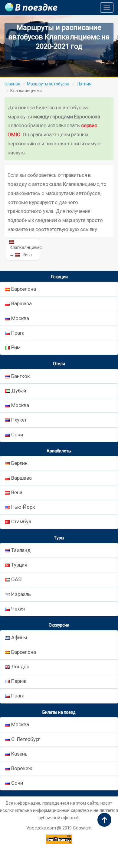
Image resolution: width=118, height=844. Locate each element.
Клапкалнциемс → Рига (24, 251)
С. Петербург (25, 739)
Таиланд (21, 550)
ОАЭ (16, 579)
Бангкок (20, 376)
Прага (18, 333)
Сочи (17, 435)
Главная (12, 83)
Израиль (21, 594)
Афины (19, 637)
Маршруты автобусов (48, 83)
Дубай (18, 391)
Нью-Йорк (23, 507)
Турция (19, 565)
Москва (20, 318)
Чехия (18, 609)
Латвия (83, 83)
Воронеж (21, 768)
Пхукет (19, 420)
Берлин (19, 463)
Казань (19, 754)
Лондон (20, 667)
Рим (16, 347)
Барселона (23, 289)
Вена (16, 492)
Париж (18, 681)
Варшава (21, 303)
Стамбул (21, 521)
